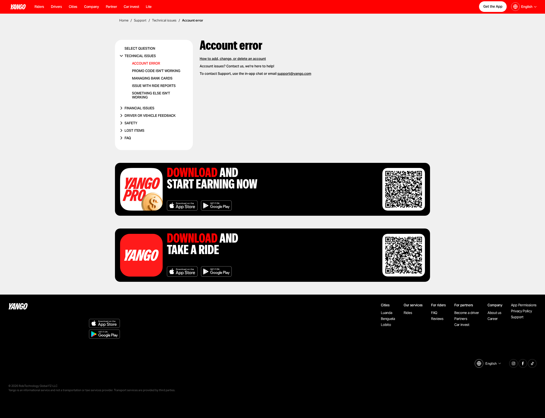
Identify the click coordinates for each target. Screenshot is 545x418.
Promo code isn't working (156, 71)
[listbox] (492, 364)
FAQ (128, 138)
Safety (131, 123)
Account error (146, 63)
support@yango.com (294, 74)
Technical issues (140, 56)
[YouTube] (532, 363)
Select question (140, 48)
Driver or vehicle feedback (150, 116)
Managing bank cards (152, 78)
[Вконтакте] (523, 363)
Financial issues (139, 108)
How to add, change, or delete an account (233, 59)
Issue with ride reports (154, 86)
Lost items (134, 131)
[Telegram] (513, 363)
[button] (73, 7)
